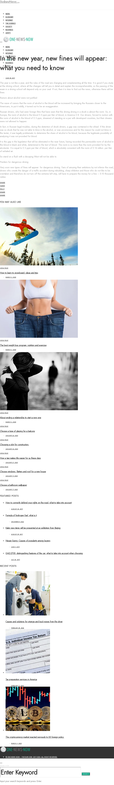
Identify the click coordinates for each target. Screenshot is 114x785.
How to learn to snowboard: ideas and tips (19, 272)
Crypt (8, 33)
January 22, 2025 (12, 449)
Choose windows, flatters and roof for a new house (23, 471)
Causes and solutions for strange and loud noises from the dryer (34, 621)
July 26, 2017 (15, 560)
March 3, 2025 (11, 277)
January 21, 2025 (12, 463)
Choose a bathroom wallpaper (13, 485)
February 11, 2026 (17, 686)
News (8, 14)
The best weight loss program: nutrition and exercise (23, 345)
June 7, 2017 (15, 547)
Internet (9, 20)
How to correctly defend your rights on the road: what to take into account (39, 502)
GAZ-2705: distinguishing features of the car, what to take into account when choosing (44, 553)
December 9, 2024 (17, 522)
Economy (9, 17)
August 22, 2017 (17, 509)
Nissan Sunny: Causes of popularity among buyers (28, 540)
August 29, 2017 (17, 534)
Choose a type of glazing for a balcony (17, 431)
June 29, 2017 (10, 78)
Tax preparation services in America (21, 679)
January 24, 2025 (12, 436)
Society (9, 26)
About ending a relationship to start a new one (20, 417)
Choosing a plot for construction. (14, 444)
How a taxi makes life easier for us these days (20, 458)
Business (9, 30)
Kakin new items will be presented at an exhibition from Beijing (33, 528)
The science (11, 23)
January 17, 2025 (12, 476)
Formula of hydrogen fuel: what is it (21, 515)
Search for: (4, 766)
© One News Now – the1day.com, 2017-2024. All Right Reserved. (31, 757)
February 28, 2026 (17, 628)
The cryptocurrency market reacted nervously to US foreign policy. (35, 737)
